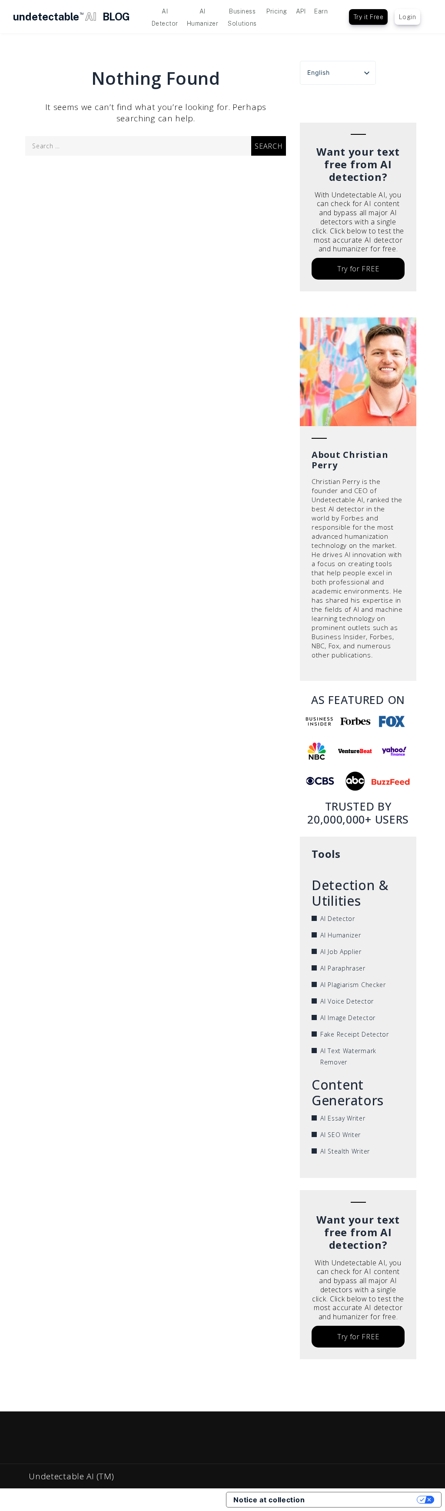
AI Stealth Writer (345, 1151)
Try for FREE (358, 269)
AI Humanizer (340, 935)
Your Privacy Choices (365, 1499)
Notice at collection (269, 1499)
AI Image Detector (347, 1018)
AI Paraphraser (342, 968)
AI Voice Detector (347, 1001)
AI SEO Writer (340, 1135)
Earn (321, 11)
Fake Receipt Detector (354, 1034)
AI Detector (337, 918)
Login (407, 16)
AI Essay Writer (342, 1118)
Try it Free (368, 16)
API (301, 11)
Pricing (276, 11)
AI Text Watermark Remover (348, 1056)
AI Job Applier (341, 951)
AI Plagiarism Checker (353, 985)
